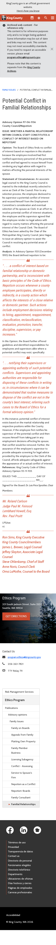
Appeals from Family (22, 734)
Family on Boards (20, 728)
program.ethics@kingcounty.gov (23, 57)
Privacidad (13, 846)
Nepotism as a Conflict (23, 784)
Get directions (16, 616)
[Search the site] (45, 17)
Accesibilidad (13, 915)
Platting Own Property (23, 741)
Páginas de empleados (20, 887)
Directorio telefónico (19, 869)
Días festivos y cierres (19, 883)
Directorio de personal (20, 860)
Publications (11, 707)
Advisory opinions (17, 714)
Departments (15, 874)
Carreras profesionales (20, 892)
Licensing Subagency (22, 759)
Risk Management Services (19, 691)
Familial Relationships (23, 804)
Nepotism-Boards (20, 790)
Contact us (13, 856)
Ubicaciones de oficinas (20, 878)
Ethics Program (15, 700)
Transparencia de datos (20, 851)
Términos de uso (17, 842)
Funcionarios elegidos (19, 865)
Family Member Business (19, 750)
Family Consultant (20, 797)
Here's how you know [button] (28, 10)
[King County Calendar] (32, 17)
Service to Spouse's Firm (21, 775)
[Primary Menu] (52, 17)
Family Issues (9, 90)
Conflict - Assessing (22, 766)
